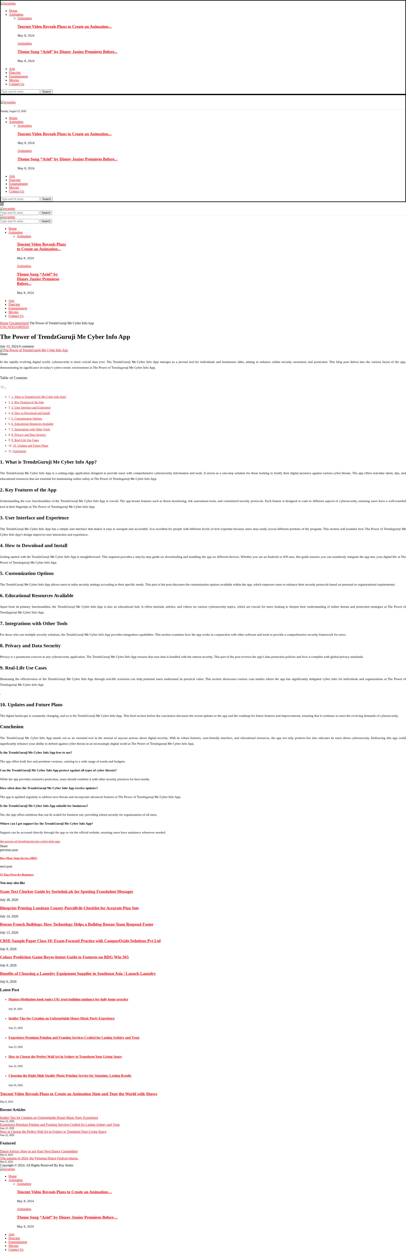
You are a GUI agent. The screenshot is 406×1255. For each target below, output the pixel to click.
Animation (16, 14)
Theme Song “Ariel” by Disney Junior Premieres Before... (67, 51)
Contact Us (16, 84)
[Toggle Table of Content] (3, 388)
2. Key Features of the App (27, 402)
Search (46, 91)
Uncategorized (19, 323)
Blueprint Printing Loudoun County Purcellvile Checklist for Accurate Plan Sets (69, 908)
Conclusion (19, 451)
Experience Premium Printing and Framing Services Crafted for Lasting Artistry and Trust (73, 1037)
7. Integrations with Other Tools (30, 429)
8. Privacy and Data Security (28, 435)
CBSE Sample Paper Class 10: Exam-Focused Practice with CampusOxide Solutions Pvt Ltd (80, 941)
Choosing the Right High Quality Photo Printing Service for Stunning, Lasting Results (69, 1075)
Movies (14, 80)
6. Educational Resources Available (32, 424)
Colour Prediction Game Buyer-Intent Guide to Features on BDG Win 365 (64, 957)
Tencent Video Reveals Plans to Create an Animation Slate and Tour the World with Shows (78, 1094)
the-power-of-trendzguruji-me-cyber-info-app (30, 841)
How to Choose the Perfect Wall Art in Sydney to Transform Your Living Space (65, 1056)
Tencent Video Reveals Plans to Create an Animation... (65, 26)
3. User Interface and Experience (31, 407)
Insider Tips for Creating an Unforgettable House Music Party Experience (61, 1018)
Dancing (15, 72)
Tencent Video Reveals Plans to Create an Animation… (64, 1192)
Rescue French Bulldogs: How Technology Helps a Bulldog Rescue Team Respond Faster (76, 924)
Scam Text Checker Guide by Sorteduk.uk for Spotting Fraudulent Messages (66, 891)
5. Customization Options (26, 418)
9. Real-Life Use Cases (25, 440)
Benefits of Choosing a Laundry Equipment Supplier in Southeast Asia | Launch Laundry (78, 973)
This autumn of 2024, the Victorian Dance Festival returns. (39, 1158)
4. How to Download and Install (30, 413)
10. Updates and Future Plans (30, 445)
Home (13, 10)
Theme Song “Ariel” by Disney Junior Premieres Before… (67, 1217)
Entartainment (18, 76)
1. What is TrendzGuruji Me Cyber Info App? (38, 396)
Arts (12, 69)
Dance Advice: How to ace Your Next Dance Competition (39, 1151)
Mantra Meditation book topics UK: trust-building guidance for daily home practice (68, 999)
